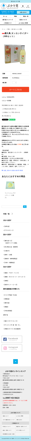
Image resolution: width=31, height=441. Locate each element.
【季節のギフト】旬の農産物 (13, 329)
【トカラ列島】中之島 (11, 295)
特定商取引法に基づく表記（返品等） (13, 105)
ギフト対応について (20, 430)
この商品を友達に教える (9, 109)
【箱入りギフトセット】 (11, 321)
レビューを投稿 (6, 100)
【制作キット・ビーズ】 (11, 284)
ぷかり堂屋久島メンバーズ (8, 419)
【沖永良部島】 (9, 311)
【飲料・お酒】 (9, 255)
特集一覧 (6, 214)
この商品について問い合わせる (11, 112)
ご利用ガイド (8, 23)
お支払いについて (6, 426)
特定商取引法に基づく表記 (8, 434)
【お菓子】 (7, 251)
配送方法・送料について (21, 426)
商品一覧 (25, 16)
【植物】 (7, 281)
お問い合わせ (19, 419)
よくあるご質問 (19, 416)
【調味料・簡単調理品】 (11, 258)
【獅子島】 (7, 303)
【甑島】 (7, 307)
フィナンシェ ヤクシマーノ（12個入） (10, 195)
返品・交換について (7, 430)
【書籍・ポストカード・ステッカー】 (15, 277)
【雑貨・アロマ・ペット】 (12, 273)
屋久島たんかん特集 (17, 29)
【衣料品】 (7, 226)
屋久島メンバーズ (8, 19)
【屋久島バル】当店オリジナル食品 (11, 242)
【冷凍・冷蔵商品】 (10, 262)
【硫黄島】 (7, 299)
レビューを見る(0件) (8, 97)
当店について (6, 416)
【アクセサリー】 (9, 230)
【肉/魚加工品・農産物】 (12, 247)
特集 (15, 16)
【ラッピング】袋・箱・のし (13, 325)
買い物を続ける (6, 116)
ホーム (5, 16)
